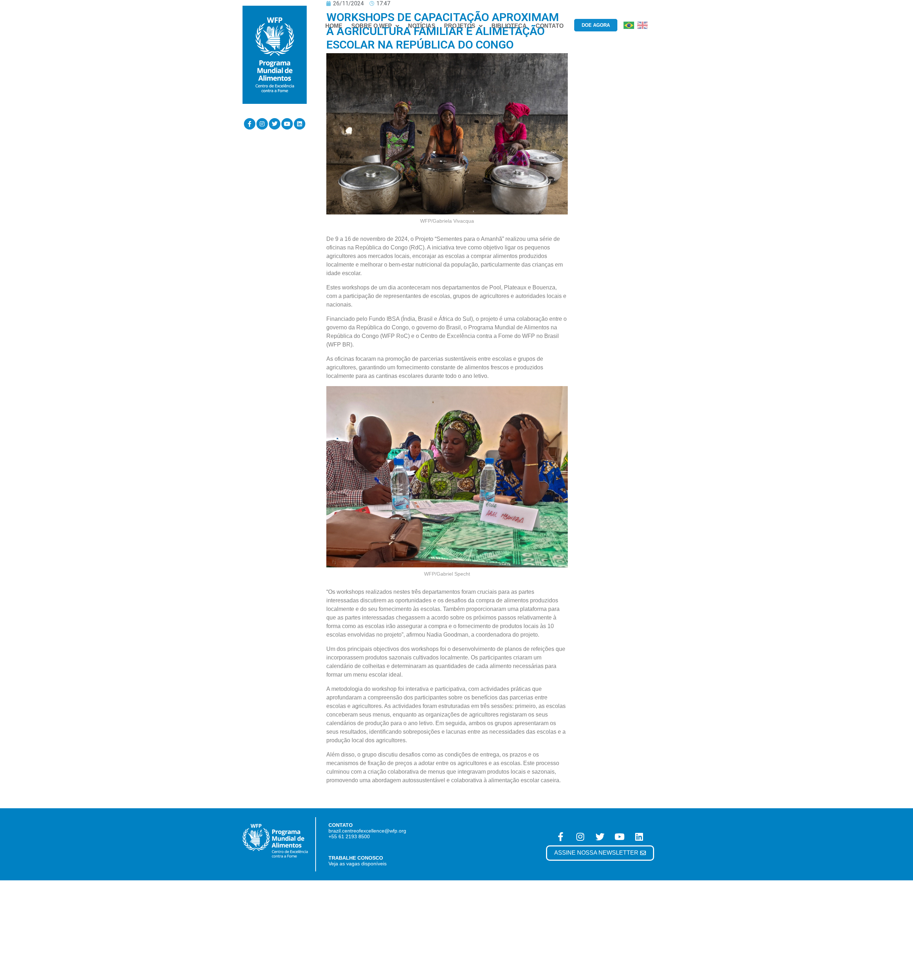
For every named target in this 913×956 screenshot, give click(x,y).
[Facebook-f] (249, 124)
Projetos (459, 26)
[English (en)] (642, 24)
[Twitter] (274, 124)
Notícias (421, 26)
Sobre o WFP (371, 26)
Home (333, 26)
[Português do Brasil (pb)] (628, 24)
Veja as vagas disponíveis (357, 863)
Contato (549, 26)
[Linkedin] (299, 124)
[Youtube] (287, 124)
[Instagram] (262, 124)
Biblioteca (509, 26)
